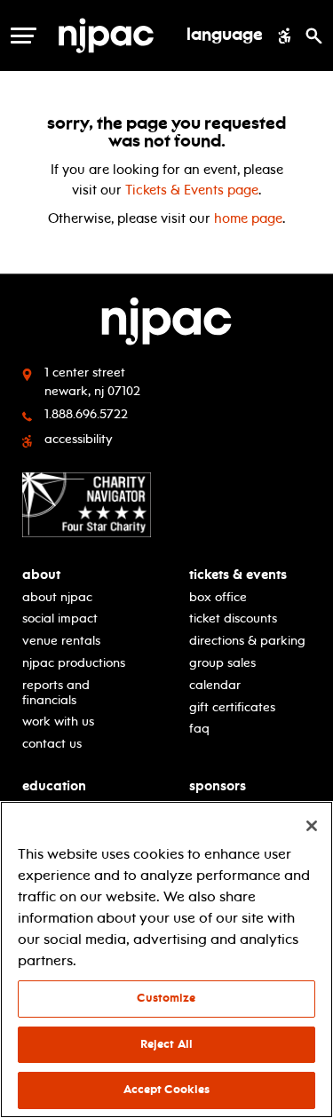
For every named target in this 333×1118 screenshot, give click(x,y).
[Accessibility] (284, 35)
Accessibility (78, 439)
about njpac (57, 597)
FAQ (199, 728)
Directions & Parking (247, 640)
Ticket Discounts (233, 618)
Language (224, 35)
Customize (166, 998)
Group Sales (222, 662)
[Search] (313, 35)
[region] (166, 959)
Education (54, 786)
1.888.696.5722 (86, 414)
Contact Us (52, 743)
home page (248, 218)
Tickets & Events (238, 575)
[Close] (311, 825)
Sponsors (217, 786)
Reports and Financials (56, 693)
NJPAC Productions (73, 662)
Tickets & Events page (191, 190)
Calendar (215, 685)
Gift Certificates (232, 707)
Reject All (166, 1044)
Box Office (218, 597)
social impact (60, 618)
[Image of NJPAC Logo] (113, 35)
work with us (58, 721)
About (41, 575)
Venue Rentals (61, 640)
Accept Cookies (166, 1089)
